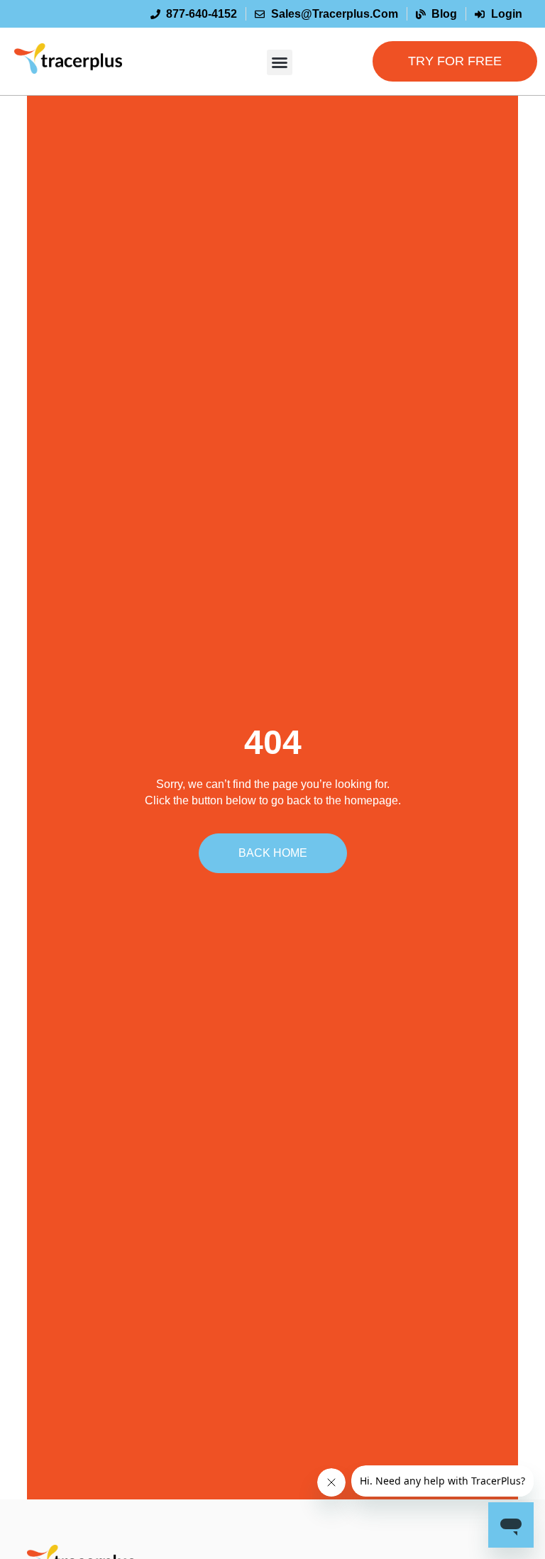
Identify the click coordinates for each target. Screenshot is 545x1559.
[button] (279, 62)
